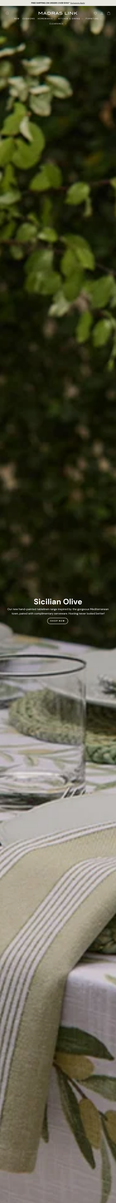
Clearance (57, 24)
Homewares (45, 18)
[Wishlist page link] (95, 13)
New (17, 18)
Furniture (92, 18)
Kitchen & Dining (69, 18)
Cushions (28, 18)
